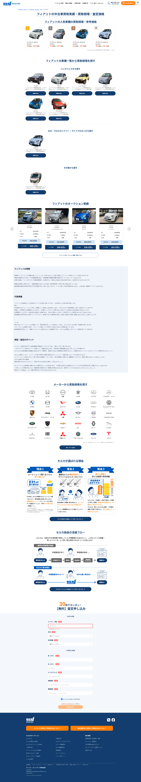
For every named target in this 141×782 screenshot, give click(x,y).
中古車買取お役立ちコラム (92, 744)
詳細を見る (36, 93)
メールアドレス (52, 672)
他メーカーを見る (70, 447)
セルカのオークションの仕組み (34, 744)
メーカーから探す (59, 3)
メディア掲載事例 (60, 744)
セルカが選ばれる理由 (32, 741)
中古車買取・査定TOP (22, 9)
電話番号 (50, 681)
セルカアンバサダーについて (63, 741)
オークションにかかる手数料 (33, 750)
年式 (49, 632)
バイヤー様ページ (60, 756)
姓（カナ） (51, 656)
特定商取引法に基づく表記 (62, 764)
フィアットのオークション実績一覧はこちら (70, 255)
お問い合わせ (85, 764)
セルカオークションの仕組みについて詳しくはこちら (69, 589)
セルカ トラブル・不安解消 (33, 756)
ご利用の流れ (77, 3)
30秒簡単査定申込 (130, 3)
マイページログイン (61, 753)
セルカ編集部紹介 (60, 747)
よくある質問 (29, 759)
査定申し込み (88, 750)
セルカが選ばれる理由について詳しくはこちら (70, 519)
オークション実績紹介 (91, 741)
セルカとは (29, 738)
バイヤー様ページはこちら (96, 3)
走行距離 (50, 640)
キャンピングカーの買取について (93, 747)
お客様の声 (85, 3)
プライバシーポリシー (37, 764)
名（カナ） (51, 664)
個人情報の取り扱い (70, 703)
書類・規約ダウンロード (75, 764)
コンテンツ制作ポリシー (49, 764)
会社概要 (28, 764)
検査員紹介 (58, 750)
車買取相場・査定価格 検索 (35, 9)
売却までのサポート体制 (32, 753)
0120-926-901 (115, 4)
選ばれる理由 (68, 3)
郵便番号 (50, 689)
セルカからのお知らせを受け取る (71, 699)
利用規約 (63, 703)
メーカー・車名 (52, 622)
